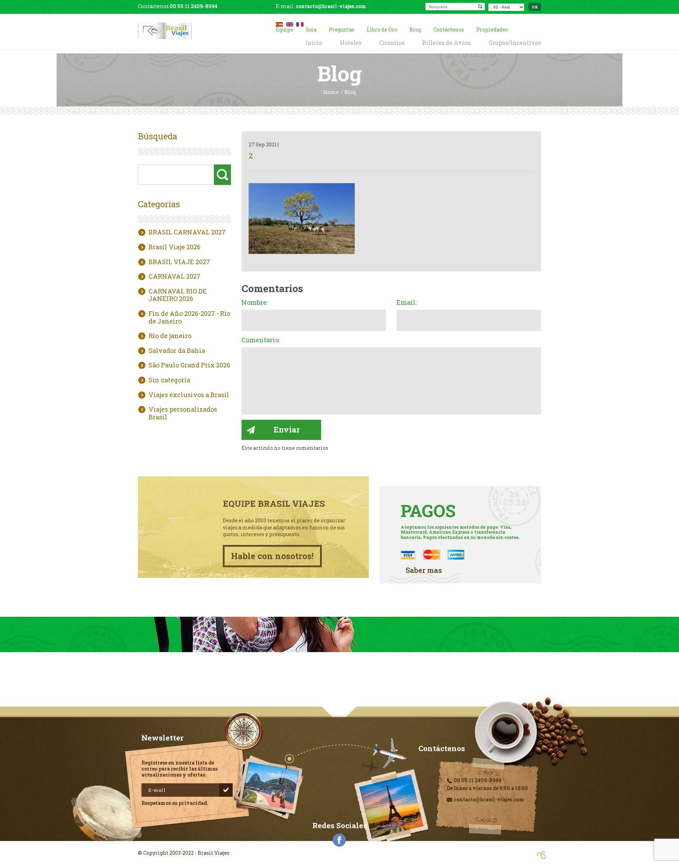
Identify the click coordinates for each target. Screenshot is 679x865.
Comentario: (261, 340)
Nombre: (255, 303)
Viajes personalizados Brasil (183, 413)
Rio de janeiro (170, 336)
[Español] (279, 23)
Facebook (339, 840)
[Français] (299, 23)
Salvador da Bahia (177, 351)
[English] (289, 23)
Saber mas (424, 570)
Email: (406, 303)
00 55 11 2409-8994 (193, 6)
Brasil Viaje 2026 (175, 247)
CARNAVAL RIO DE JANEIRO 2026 (178, 295)
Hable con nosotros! (272, 556)
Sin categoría (169, 380)
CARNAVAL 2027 (175, 276)
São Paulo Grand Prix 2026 (189, 365)
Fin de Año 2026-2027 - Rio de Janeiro (189, 317)
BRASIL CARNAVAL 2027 (187, 232)
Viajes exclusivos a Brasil (189, 395)
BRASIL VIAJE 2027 (179, 262)
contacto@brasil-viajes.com (331, 6)
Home (331, 92)
